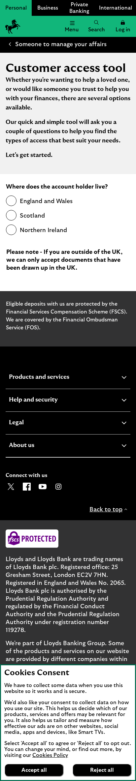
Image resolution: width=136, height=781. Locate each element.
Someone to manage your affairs (61, 44)
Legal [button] (32, 423)
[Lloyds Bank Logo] (11, 26)
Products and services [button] (55, 378)
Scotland (32, 216)
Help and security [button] (49, 401)
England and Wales (46, 201)
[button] (123, 26)
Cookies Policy (50, 755)
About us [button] (38, 446)
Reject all (102, 770)
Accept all (34, 770)
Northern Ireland (43, 230)
